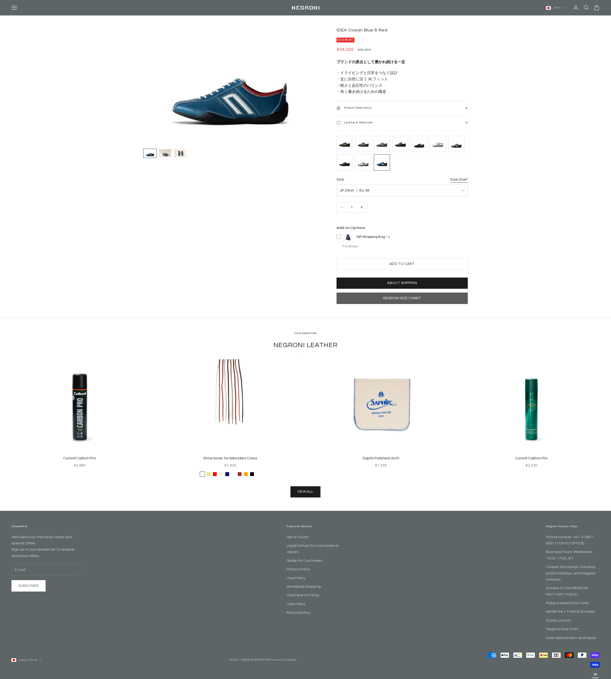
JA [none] (595, 674)
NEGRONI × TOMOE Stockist (570, 611)
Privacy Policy (298, 569)
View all (305, 491)
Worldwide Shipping (303, 586)
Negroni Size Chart (402, 298)
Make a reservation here (567, 603)
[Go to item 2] (165, 153)
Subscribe (28, 586)
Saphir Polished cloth (381, 458)
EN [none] (602, 674)
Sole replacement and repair (571, 638)
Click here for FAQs (302, 595)
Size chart (459, 179)
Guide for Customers (304, 560)
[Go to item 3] (180, 153)
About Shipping (402, 283)
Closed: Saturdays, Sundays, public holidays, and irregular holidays (571, 573)
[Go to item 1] (150, 153)
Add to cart (402, 264)
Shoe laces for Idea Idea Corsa (230, 458)
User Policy (296, 578)
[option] (602, 674)
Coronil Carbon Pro (79, 458)
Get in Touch (297, 537)
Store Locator (558, 620)
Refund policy (298, 612)
